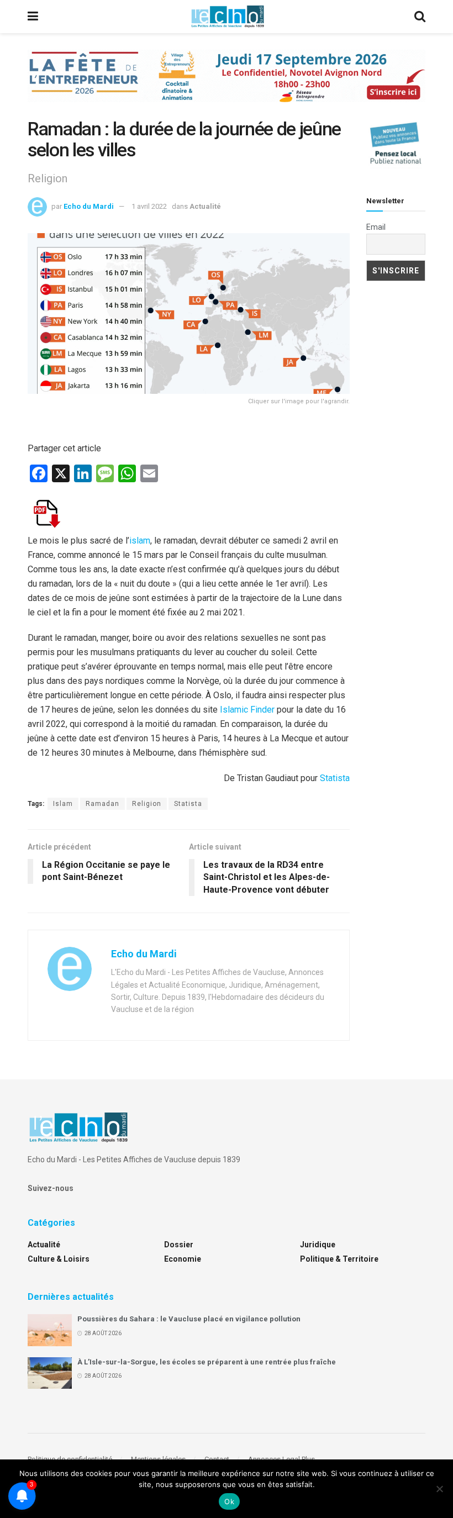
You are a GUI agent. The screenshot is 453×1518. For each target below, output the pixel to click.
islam (139, 540)
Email (376, 227)
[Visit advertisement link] (226, 84)
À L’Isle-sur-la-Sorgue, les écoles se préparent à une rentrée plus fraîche (206, 1362)
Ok (229, 1501)
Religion (146, 804)
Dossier (178, 1244)
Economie (182, 1259)
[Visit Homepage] (227, 17)
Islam (63, 804)
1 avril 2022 (149, 206)
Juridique (317, 1244)
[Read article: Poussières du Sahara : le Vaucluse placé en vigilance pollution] (50, 1330)
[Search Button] (419, 16)
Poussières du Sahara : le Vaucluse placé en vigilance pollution (189, 1319)
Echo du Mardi (89, 206)
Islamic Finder (247, 709)
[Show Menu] (33, 16)
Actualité (205, 206)
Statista (335, 778)
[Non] (439, 1488)
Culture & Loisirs (58, 1259)
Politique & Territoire (339, 1259)
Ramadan (102, 804)
